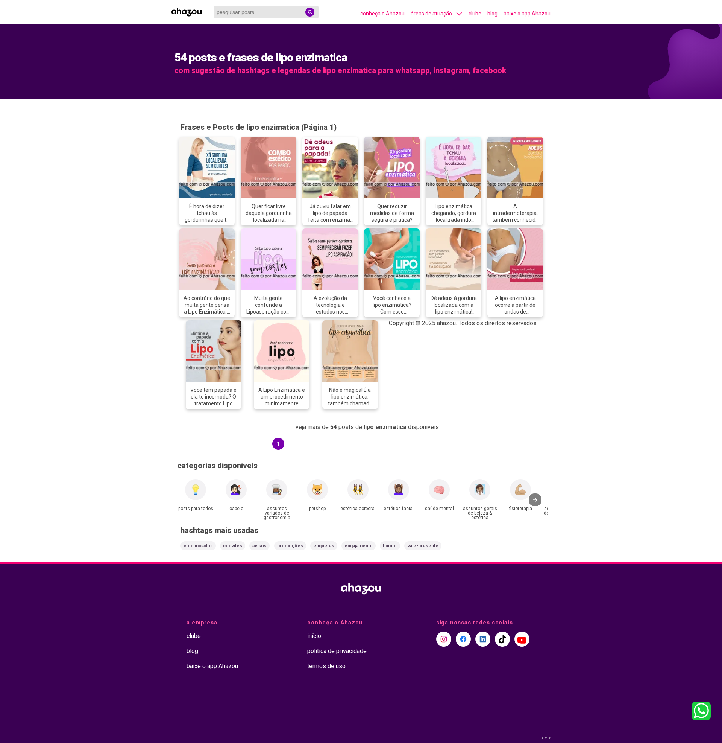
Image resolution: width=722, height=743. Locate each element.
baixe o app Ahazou (527, 14)
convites (232, 545)
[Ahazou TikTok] (502, 639)
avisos (259, 545)
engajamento (358, 545)
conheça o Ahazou (382, 14)
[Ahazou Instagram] (443, 639)
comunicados (198, 545)
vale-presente (422, 545)
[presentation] (535, 499)
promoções (290, 545)
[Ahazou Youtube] (521, 639)
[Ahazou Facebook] (463, 639)
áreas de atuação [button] (431, 14)
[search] (309, 12)
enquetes (323, 545)
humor (390, 545)
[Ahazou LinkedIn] (482, 639)
